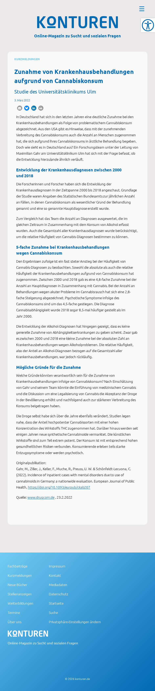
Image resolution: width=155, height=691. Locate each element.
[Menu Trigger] (141, 8)
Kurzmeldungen (27, 59)
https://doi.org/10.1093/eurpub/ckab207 (59, 487)
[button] (19, 108)
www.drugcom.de (40, 497)
